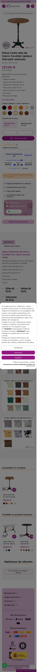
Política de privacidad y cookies (24, 362)
